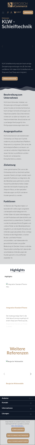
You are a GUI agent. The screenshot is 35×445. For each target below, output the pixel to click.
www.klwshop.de (9, 78)
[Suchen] (8, 12)
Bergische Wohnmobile (15, 383)
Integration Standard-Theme (16, 308)
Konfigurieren (18, 429)
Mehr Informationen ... (17, 426)
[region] (17, 48)
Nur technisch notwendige (17, 435)
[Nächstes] (32, 46)
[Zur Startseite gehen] (17, 4)
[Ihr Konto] (11, 12)
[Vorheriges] (2, 46)
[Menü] (3, 12)
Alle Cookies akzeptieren (18, 441)
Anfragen (28, 12)
